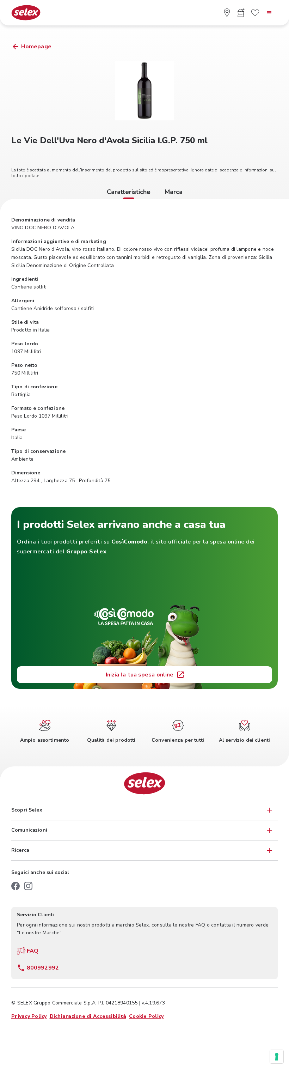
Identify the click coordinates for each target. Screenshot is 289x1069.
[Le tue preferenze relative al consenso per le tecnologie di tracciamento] (276, 1056)
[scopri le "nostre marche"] (255, 12)
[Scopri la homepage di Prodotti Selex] (26, 13)
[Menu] (269, 12)
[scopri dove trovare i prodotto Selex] (227, 12)
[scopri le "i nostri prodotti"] (241, 12)
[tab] (128, 193)
